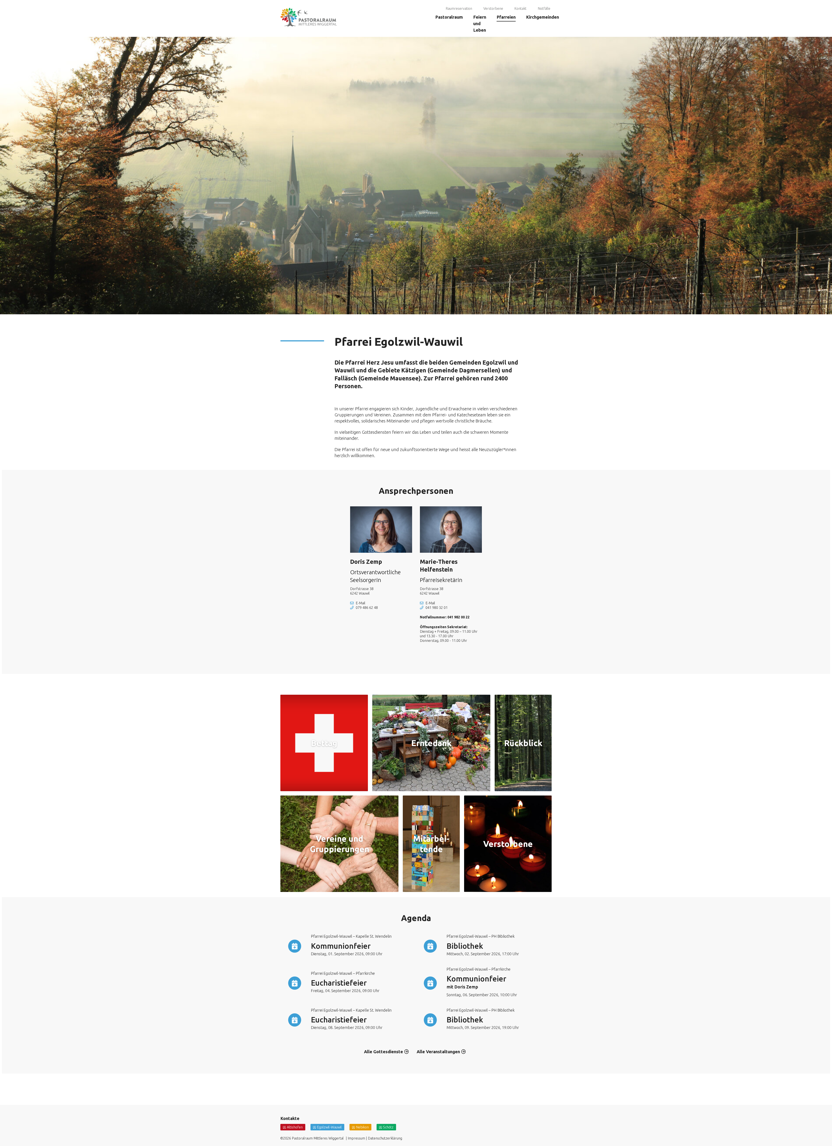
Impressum (356, 1138)
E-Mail (360, 603)
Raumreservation (459, 8)
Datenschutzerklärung (385, 1138)
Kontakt (520, 8)
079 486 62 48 (367, 608)
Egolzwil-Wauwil (329, 1127)
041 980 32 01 (437, 608)
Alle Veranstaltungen (438, 1051)
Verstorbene (493, 8)
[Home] (308, 5)
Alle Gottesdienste (383, 1051)
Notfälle (544, 8)
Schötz (388, 1127)
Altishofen (295, 1127)
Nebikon (362, 1127)
